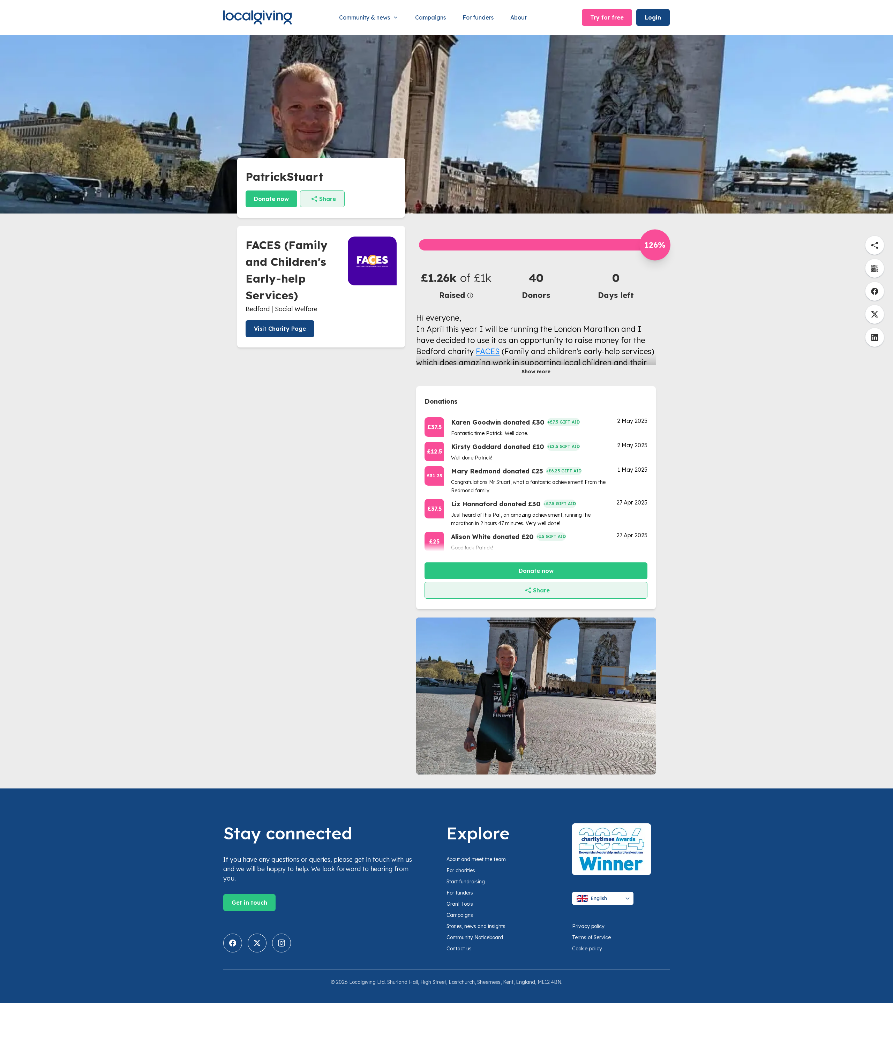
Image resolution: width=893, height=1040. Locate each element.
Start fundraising (465, 881)
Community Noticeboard (474, 937)
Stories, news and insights (475, 926)
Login (653, 17)
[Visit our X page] (257, 943)
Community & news (364, 17)
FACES (488, 351)
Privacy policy (588, 926)
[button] (456, 285)
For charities (460, 870)
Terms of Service (591, 937)
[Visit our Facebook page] (232, 943)
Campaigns (430, 17)
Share (327, 198)
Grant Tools (459, 904)
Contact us (459, 948)
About (518, 17)
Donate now (271, 198)
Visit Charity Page (280, 328)
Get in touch (249, 902)
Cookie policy (587, 948)
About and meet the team (476, 859)
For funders (478, 17)
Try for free (607, 17)
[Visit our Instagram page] (281, 943)
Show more (535, 371)
